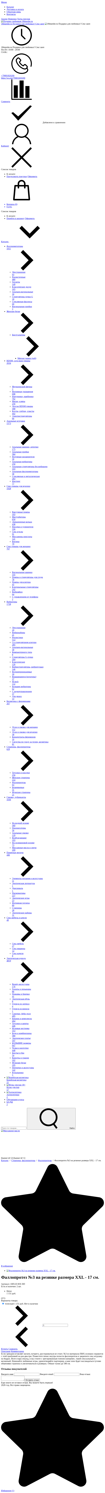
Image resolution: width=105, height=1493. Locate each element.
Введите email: (46, 1374)
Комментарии (17, 1351)
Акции (4, 19)
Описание (6, 1351)
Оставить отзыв (32, 1380)
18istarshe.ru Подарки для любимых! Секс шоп (22, 24)
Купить (4, 1349)
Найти (72, 1128)
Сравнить (13, 1349)
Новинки (12, 19)
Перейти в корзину (15, 218)
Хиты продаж (23, 19)
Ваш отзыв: (85, 1374)
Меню (4, 2)
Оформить (32, 176)
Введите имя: (7, 1374)
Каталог (5, 241)
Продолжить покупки (17, 176)
